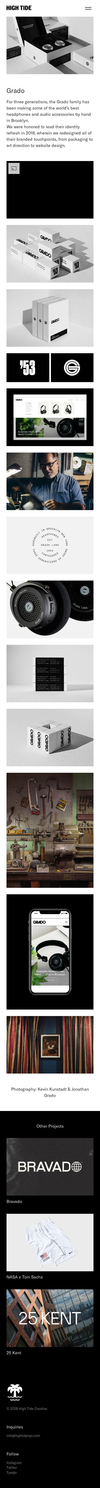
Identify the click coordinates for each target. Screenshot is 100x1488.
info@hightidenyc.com (23, 1436)
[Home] (45, 8)
